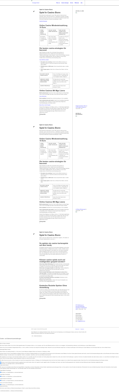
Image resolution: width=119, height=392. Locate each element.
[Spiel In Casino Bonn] (33, 11)
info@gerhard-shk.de (81, 321)
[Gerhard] (35, 3)
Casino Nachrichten (42, 96)
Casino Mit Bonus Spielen (44, 59)
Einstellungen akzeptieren (5, 390)
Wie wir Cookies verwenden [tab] (5, 343)
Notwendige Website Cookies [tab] (5, 349)
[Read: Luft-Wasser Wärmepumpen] (77, 116)
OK (32, 335)
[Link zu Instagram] (87, 3)
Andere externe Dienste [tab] (4, 365)
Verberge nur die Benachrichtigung (16, 390)
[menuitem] (58, 3)
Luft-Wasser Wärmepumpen (81, 209)
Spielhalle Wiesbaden (43, 21)
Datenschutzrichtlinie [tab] (3, 386)
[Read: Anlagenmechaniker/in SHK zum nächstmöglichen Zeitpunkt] (77, 12)
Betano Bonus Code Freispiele (44, 105)
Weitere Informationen (38, 335)
